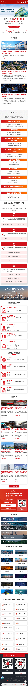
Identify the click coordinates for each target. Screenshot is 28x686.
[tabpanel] (14, 9)
